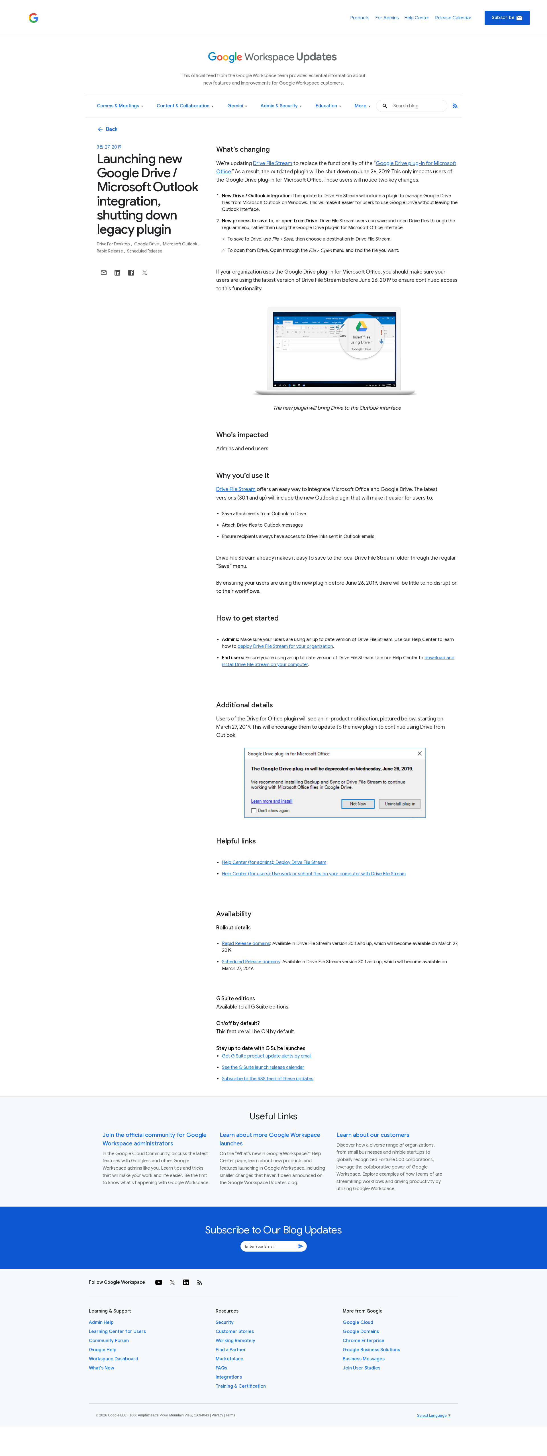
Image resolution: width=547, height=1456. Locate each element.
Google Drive (147, 244)
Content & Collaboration (185, 106)
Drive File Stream (272, 163)
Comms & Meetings (120, 106)
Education (328, 106)
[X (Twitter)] (172, 1282)
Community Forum (109, 1341)
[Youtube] (159, 1282)
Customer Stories (235, 1331)
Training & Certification (241, 1386)
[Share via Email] (104, 273)
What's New (101, 1368)
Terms (230, 1415)
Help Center (416, 18)
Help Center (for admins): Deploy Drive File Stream (274, 862)
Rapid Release (110, 251)
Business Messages (364, 1359)
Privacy (217, 1415)
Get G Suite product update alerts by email (266, 1056)
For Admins (387, 18)
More (362, 106)
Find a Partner (231, 1350)
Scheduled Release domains (251, 962)
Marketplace (229, 1359)
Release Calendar (453, 18)
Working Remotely (235, 1341)
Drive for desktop (114, 244)
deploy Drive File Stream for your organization (285, 646)
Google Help (103, 1350)
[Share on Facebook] (131, 273)
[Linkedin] (186, 1282)
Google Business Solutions (371, 1350)
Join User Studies (361, 1368)
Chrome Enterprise (363, 1341)
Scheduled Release (144, 251)
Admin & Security (281, 106)
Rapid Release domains (246, 943)
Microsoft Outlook (180, 244)
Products (360, 18)
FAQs (221, 1368)
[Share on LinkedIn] (117, 273)
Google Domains (361, 1331)
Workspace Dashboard (113, 1359)
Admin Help (101, 1322)
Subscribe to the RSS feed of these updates (267, 1079)
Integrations (229, 1377)
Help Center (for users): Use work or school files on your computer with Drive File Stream (314, 874)
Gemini (237, 106)
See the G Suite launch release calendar (263, 1067)
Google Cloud (358, 1322)
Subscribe (507, 18)
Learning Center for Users (117, 1331)
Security (225, 1322)
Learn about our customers (372, 1135)
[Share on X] (145, 273)
